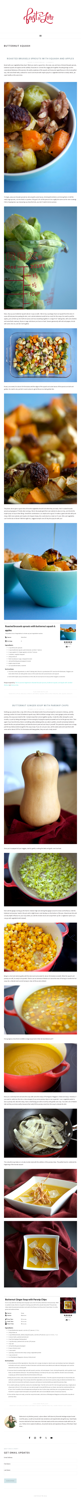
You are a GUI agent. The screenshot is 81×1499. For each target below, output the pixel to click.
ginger (55, 1405)
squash (64, 693)
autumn (19, 1405)
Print (69, 646)
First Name (7, 1464)
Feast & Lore (40, 16)
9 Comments (50, 62)
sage (60, 693)
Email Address (8, 1457)
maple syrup (49, 693)
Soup (46, 1403)
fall (51, 1405)
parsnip (60, 1405)
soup (64, 1405)
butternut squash (38, 693)
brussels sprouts (26, 693)
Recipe (43, 691)
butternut (25, 1405)
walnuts (69, 693)
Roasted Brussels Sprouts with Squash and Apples (40, 58)
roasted (55, 693)
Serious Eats (14, 685)
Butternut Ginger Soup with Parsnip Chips (40, 705)
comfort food (46, 1405)
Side (46, 691)
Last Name (7, 1470)
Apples (18, 693)
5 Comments (49, 709)
